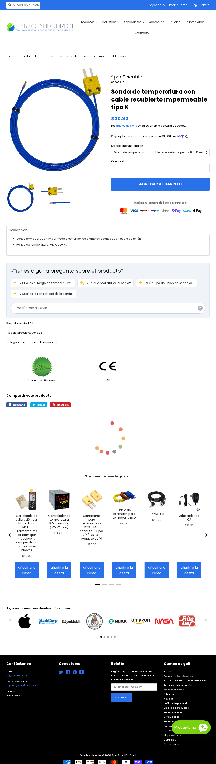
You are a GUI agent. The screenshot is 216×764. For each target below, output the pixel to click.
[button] (43, 283)
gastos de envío (126, 126)
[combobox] (23, 5)
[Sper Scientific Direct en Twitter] (61, 673)
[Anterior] (10, 535)
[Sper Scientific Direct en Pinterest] (75, 673)
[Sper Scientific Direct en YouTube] (81, 673)
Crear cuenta (177, 5)
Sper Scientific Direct (124, 755)
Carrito (204, 5)
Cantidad (117, 161)
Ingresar (154, 5)
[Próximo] (205, 535)
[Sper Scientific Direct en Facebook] (68, 673)
